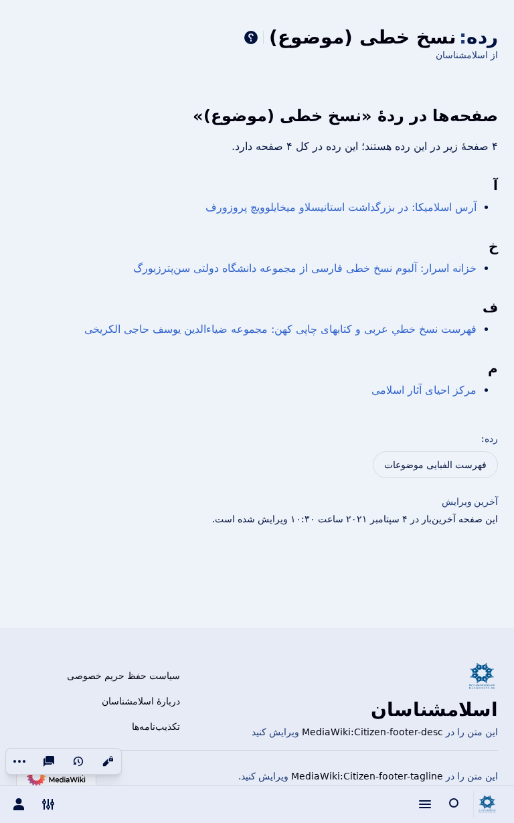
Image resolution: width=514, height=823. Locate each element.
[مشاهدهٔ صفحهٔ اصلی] (487, 804)
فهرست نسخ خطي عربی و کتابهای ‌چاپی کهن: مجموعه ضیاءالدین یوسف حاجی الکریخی (280, 329)
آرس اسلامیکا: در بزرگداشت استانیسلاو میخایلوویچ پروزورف (341, 207)
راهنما (251, 37)
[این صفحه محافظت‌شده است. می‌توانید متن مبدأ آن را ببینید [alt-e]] (107, 761)
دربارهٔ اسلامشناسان (141, 701)
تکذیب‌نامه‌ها (156, 726)
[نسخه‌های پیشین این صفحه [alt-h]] (78, 761)
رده (491, 438)
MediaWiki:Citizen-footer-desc (372, 732)
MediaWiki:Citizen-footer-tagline (367, 776)
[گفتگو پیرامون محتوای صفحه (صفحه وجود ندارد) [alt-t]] (48, 761)
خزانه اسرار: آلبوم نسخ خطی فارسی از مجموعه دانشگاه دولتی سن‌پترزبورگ (305, 268)
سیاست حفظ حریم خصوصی (123, 675)
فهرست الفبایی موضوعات (435, 464)
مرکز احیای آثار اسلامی (424, 390)
